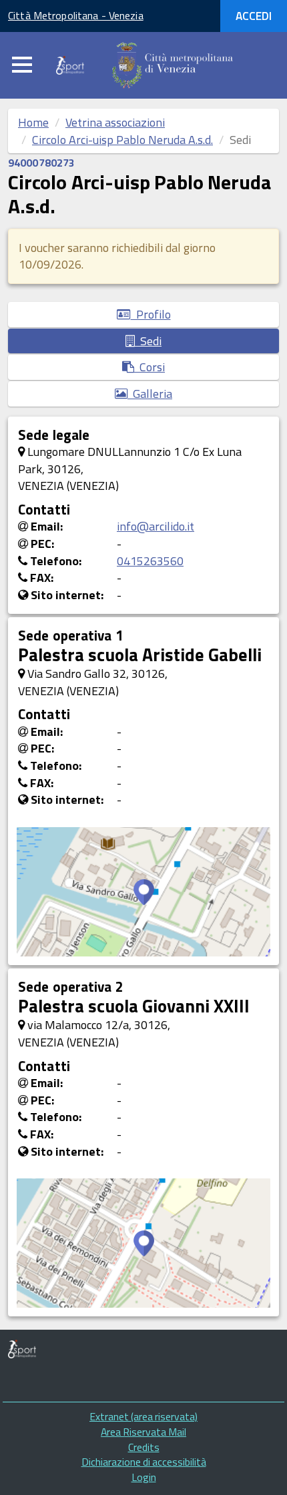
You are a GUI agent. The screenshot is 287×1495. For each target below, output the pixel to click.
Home (33, 122)
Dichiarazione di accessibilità (143, 1462)
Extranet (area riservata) (143, 1416)
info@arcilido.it (155, 526)
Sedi (148, 341)
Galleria (149, 394)
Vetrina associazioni (115, 122)
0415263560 (150, 561)
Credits (144, 1447)
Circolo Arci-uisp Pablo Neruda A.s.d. (122, 140)
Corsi (149, 367)
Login (143, 1477)
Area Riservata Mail (143, 1432)
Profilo (151, 314)
